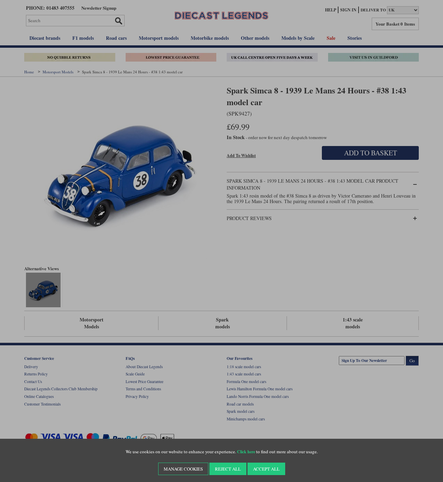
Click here (246, 452)
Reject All (228, 469)
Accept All (266, 469)
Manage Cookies (183, 469)
